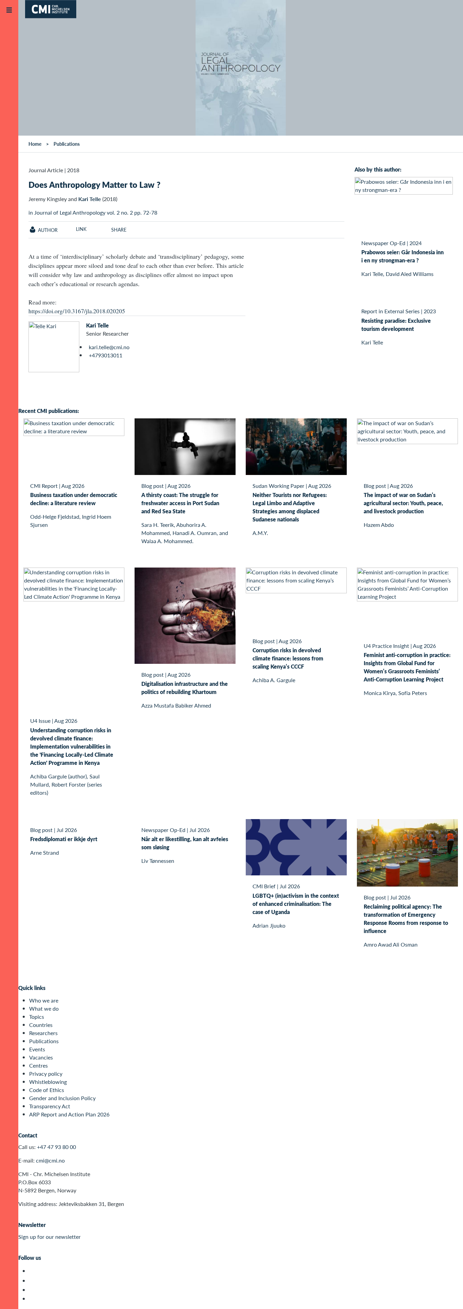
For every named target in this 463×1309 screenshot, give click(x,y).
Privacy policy (45, 1073)
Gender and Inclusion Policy (62, 1098)
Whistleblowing (48, 1082)
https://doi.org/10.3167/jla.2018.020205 (76, 311)
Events (37, 1049)
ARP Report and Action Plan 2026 (69, 1114)
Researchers (43, 1033)
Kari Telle (97, 325)
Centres (38, 1065)
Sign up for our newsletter (49, 1237)
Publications (44, 1041)
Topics (36, 1016)
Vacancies (41, 1057)
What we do (44, 1008)
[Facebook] (33, 1281)
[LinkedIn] (33, 1299)
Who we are (43, 1000)
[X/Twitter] (33, 1271)
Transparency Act (49, 1106)
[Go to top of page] (448, 1295)
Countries (41, 1025)
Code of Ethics (46, 1090)
